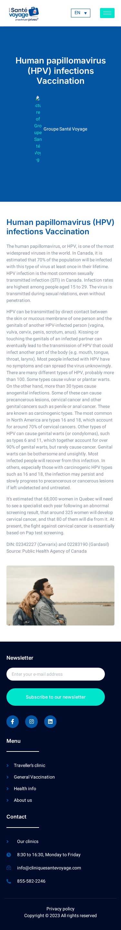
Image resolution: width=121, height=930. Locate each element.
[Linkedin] (50, 721)
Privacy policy (60, 909)
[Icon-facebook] (12, 721)
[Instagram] (31, 721)
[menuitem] (80, 13)
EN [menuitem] (77, 13)
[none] (80, 13)
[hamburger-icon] (107, 13)
